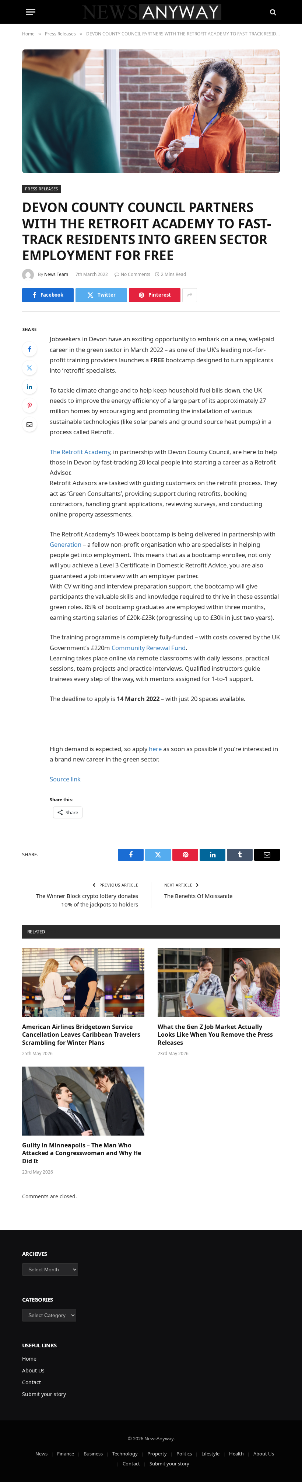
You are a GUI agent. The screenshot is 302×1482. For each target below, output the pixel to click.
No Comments (135, 274)
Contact (31, 1382)
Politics (184, 1453)
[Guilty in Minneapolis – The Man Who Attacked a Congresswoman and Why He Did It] (83, 1101)
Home (29, 1358)
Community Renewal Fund (149, 647)
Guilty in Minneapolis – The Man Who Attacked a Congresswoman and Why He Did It (81, 1153)
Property (157, 1453)
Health (236, 1453)
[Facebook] (29, 349)
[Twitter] (29, 367)
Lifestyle (210, 1453)
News (41, 1453)
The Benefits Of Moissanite (198, 895)
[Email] (29, 424)
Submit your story (44, 1394)
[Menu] (30, 12)
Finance (65, 1453)
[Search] (272, 12)
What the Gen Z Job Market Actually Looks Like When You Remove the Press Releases (215, 1035)
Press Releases (41, 188)
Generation (65, 544)
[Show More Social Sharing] (189, 295)
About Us (33, 1370)
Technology (125, 1453)
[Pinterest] (29, 405)
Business (93, 1453)
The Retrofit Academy (80, 452)
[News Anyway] (151, 12)
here (155, 749)
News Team (56, 274)
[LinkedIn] (29, 386)
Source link (65, 779)
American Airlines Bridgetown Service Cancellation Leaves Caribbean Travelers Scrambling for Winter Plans (81, 1035)
